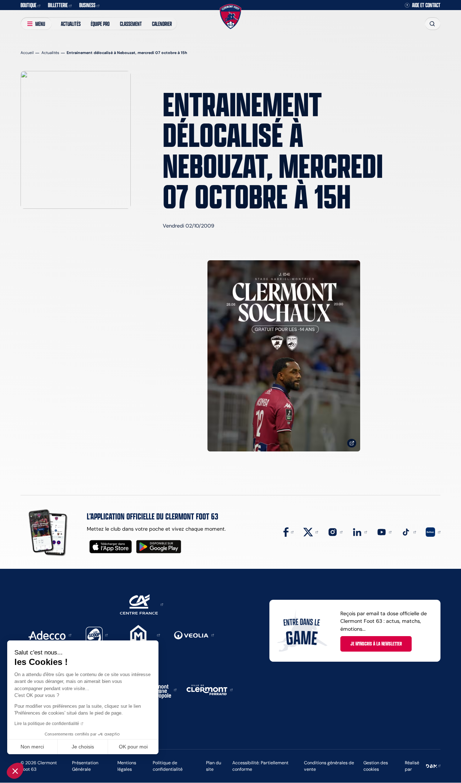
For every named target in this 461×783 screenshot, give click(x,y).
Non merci (32, 747)
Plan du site (213, 766)
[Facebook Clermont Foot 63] (288, 531)
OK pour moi (133, 747)
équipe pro (100, 23)
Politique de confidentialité (168, 766)
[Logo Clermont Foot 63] (230, 16)
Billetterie (58, 5)
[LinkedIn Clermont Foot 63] (359, 531)
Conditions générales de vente (329, 766)
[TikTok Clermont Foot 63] (408, 531)
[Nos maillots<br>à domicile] (283, 355)
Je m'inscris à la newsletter (376, 643)
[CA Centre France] (141, 604)
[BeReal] (433, 531)
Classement (131, 23)
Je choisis (83, 747)
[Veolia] (194, 634)
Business (87, 5)
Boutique (28, 5)
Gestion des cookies (375, 766)
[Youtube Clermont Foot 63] (384, 531)
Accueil (27, 52)
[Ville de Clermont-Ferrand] (210, 689)
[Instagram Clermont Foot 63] (335, 531)
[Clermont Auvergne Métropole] (159, 689)
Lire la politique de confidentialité (46, 723)
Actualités (71, 23)
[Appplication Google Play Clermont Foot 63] (158, 546)
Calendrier (162, 23)
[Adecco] (49, 634)
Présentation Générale (85, 766)
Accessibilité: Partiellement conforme (260, 766)
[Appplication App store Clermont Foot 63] (110, 546)
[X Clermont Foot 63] (310, 531)
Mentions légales (126, 766)
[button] (15, 770)
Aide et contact (426, 5)
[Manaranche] (141, 634)
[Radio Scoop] (97, 634)
